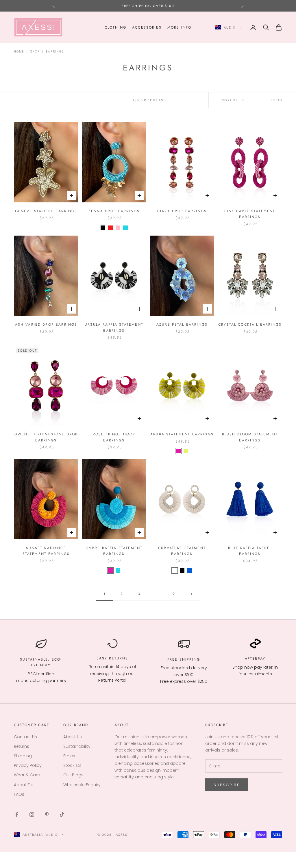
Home (19, 51)
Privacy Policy (28, 765)
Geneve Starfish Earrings (46, 211)
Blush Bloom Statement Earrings (250, 437)
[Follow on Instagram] (32, 814)
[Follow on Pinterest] (47, 814)
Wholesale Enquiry (82, 785)
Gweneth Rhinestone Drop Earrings (46, 437)
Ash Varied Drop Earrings (46, 324)
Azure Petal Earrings (182, 324)
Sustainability (76, 746)
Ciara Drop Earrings (182, 211)
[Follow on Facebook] (17, 814)
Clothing (115, 27)
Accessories (147, 27)
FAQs (19, 794)
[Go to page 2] (191, 594)
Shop (35, 51)
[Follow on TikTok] (62, 814)
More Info (179, 27)
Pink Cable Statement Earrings (249, 213)
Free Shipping (183, 659)
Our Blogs (73, 775)
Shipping (23, 756)
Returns (118, 658)
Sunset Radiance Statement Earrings (46, 550)
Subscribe (227, 785)
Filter (277, 100)
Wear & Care (27, 775)
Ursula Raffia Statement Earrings (114, 327)
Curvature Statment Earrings (182, 550)
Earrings (55, 51)
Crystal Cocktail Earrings (250, 324)
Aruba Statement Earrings (182, 434)
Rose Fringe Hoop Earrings (114, 437)
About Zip (24, 785)
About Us (72, 737)
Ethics (69, 756)
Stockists (72, 765)
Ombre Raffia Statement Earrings (114, 550)
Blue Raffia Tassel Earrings (250, 550)
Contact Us (25, 737)
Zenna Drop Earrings (114, 211)
